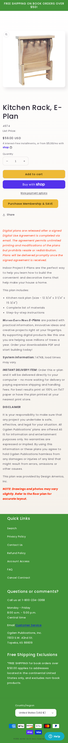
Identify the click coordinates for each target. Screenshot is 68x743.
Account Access (18, 561)
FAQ (10, 569)
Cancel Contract (18, 578)
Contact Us (15, 545)
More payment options (34, 193)
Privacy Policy (16, 536)
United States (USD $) (32, 712)
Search (12, 528)
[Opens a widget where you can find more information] (54, 736)
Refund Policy (16, 553)
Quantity (8, 154)
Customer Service (29, 625)
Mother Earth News (28, 739)
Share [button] (11, 214)
